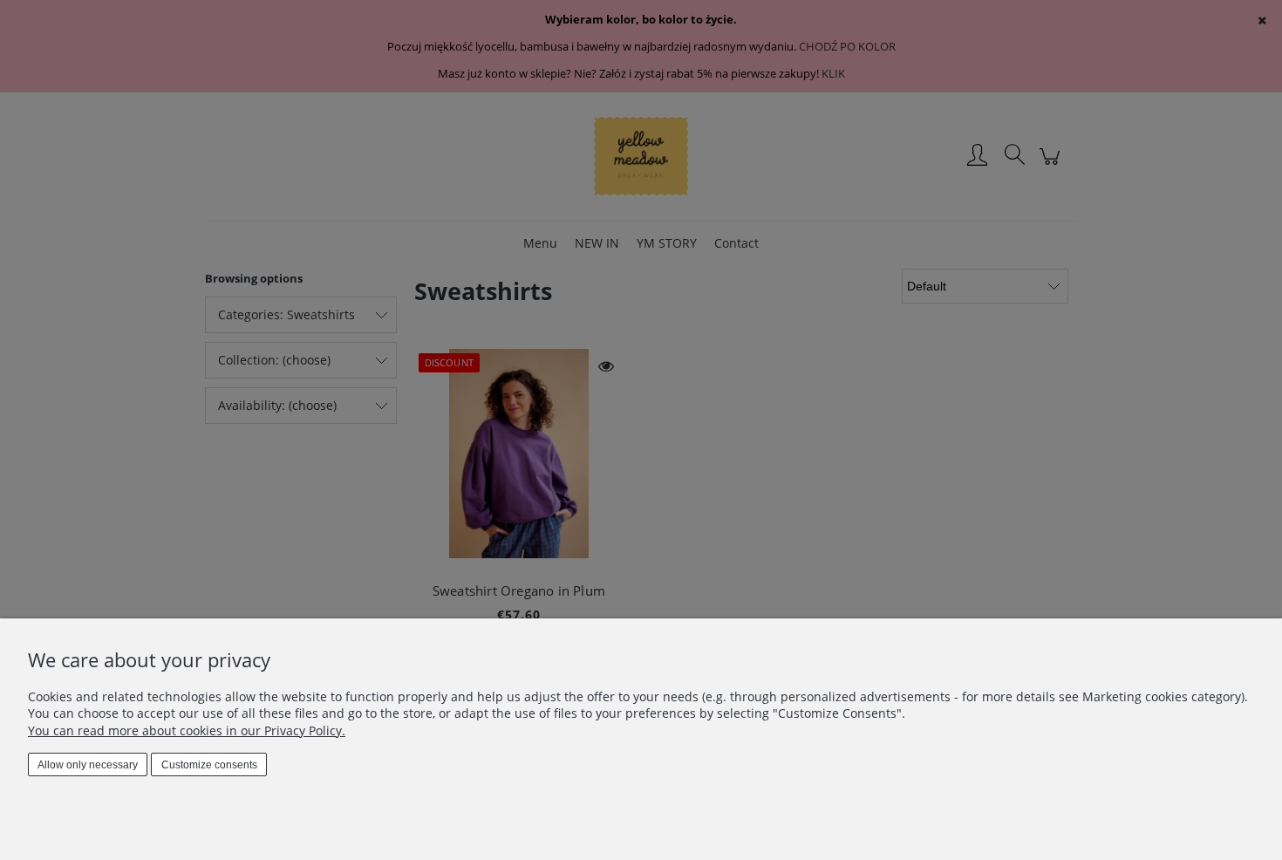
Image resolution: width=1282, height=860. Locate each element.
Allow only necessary (88, 765)
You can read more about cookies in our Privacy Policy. (186, 730)
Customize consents (209, 765)
